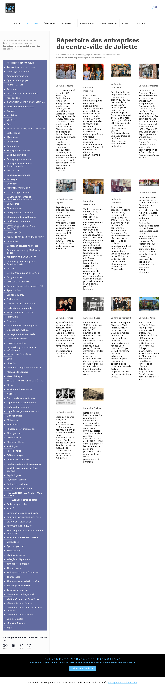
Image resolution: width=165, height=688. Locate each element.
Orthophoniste (14, 415)
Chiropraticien (14, 208)
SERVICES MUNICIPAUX (19, 526)
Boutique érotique (16, 155)
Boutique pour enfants (19, 159)
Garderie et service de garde (22, 325)
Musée (10, 385)
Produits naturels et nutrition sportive (22, 469)
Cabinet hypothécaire (18, 192)
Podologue (12, 446)
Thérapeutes (13, 577)
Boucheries (12, 141)
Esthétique (12, 299)
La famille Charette (148, 86)
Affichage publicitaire (18, 71)
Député (10, 268)
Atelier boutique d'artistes (20, 106)
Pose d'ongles (14, 451)
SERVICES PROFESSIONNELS (22, 537)
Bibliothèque (13, 133)
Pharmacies (13, 424)
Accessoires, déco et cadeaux (22, 67)
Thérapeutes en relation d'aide (23, 581)
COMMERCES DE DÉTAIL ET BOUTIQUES (21, 227)
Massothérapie (14, 376)
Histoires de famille (17, 338)
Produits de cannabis (18, 459)
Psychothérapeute (16, 479)
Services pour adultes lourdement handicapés (25, 531)
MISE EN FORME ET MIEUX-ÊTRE (25, 380)
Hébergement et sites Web (21, 334)
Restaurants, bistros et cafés (22, 500)
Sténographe (13, 550)
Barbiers (11, 119)
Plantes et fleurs (15, 442)
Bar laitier (12, 115)
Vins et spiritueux (16, 623)
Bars (9, 124)
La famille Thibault (92, 408)
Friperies (11, 321)
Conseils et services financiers (22, 246)
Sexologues (13, 542)
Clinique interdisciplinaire (20, 212)
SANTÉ (10, 508)
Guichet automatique (18, 330)
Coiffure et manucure (18, 221)
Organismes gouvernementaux (23, 411)
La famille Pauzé (91, 318)
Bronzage (12, 179)
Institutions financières (19, 354)
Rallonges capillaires (17, 484)
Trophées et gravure (17, 590)
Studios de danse (16, 555)
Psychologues (14, 475)
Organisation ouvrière (18, 407)
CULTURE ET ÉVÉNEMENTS (21, 257)
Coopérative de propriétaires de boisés (23, 251)
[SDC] (10, 7)
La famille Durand (147, 192)
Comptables (13, 241)
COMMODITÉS (14, 232)
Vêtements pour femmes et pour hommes (24, 608)
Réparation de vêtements (20, 488)
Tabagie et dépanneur (18, 559)
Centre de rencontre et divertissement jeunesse (19, 198)
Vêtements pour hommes (20, 614)
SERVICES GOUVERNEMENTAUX (24, 517)
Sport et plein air (16, 546)
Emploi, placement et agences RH (25, 286)
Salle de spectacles (17, 504)
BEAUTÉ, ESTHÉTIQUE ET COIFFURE (26, 128)
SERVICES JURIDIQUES (19, 521)
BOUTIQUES (13, 170)
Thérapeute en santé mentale (23, 572)
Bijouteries (12, 137)
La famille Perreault (121, 318)
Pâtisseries (12, 420)
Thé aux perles (15, 568)
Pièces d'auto (14, 437)
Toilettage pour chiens (18, 585)
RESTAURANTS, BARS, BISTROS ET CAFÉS (25, 494)
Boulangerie (13, 146)
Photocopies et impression (21, 429)
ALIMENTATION (15, 84)
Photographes (14, 433)
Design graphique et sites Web (23, 273)
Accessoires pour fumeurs (20, 62)
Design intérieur (15, 277)
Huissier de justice (16, 343)
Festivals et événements (19, 308)
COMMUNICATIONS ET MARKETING (25, 237)
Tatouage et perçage (18, 563)
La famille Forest (64, 318)
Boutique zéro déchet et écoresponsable (19, 164)
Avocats (11, 111)
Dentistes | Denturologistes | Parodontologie (22, 262)
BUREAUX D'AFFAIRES (18, 188)
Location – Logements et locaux (24, 367)
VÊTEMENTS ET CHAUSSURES (23, 599)
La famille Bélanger (65, 86)
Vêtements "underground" (21, 594)
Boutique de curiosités (18, 150)
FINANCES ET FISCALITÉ (20, 312)
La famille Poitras (147, 318)
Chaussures (13, 204)
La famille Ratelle (65, 412)
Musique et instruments (19, 389)
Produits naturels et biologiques (24, 464)
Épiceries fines (14, 290)
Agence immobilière (17, 76)
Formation (12, 316)
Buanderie (12, 183)
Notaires (11, 394)
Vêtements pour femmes (20, 603)
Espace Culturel (15, 295)
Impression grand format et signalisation (22, 348)
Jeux (9, 358)
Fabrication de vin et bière (21, 303)
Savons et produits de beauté (22, 513)
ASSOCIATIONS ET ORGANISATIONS (26, 102)
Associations (13, 98)
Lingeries (11, 363)
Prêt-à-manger (15, 455)
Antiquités (12, 89)
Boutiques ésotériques (18, 175)
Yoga (9, 627)
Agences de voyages (17, 80)
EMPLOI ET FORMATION (19, 281)
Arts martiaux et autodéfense (22, 93)
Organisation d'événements (21, 402)
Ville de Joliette (15, 619)
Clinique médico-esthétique (21, 217)
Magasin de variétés (17, 372)
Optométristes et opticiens (21, 398)
